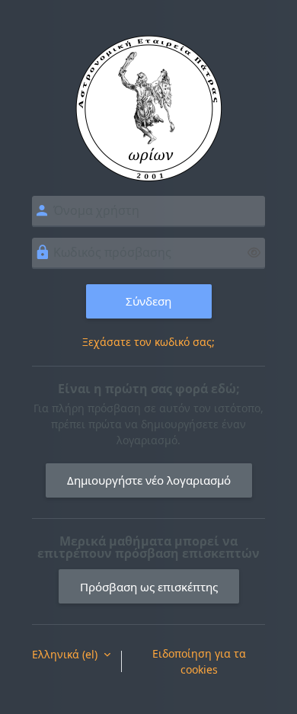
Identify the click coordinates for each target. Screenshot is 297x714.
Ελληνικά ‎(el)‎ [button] (66, 654)
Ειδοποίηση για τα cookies (199, 661)
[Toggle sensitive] (254, 253)
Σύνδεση (148, 301)
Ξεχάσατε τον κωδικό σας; (148, 342)
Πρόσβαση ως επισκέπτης (149, 586)
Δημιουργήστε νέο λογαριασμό (149, 480)
